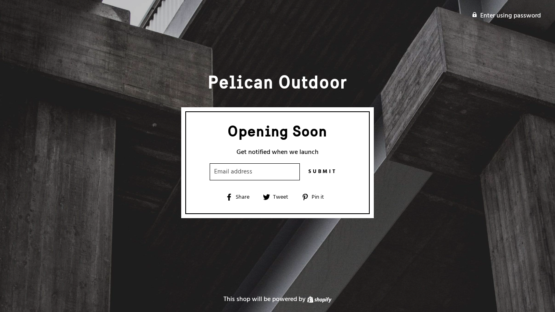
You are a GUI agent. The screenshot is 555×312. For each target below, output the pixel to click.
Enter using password (510, 16)
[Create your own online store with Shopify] (319, 299)
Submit (322, 171)
